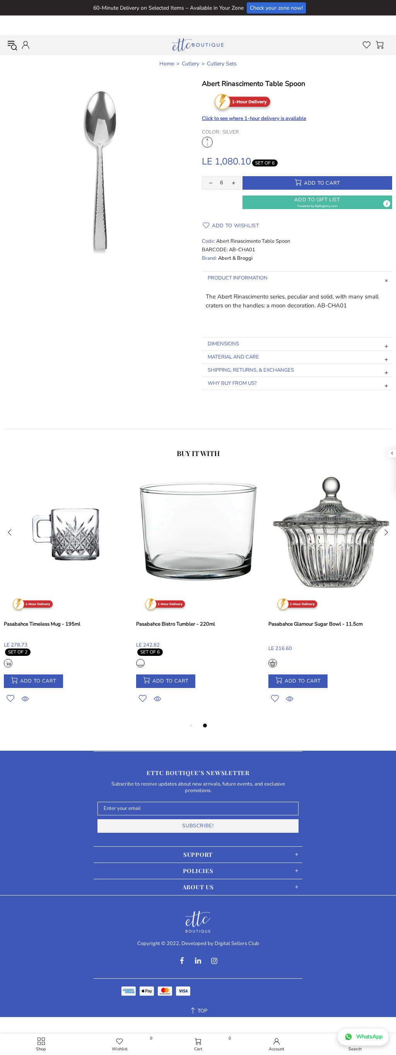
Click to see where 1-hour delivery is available (254, 118)
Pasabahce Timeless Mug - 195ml (42, 624)
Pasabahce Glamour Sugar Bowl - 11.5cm (315, 624)
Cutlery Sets (222, 64)
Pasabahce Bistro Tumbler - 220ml (175, 624)
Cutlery (190, 64)
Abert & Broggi (235, 258)
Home (166, 64)
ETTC (198, 44)
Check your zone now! (276, 8)
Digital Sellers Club (237, 943)
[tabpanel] (66, 596)
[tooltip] (386, 203)
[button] (317, 202)
